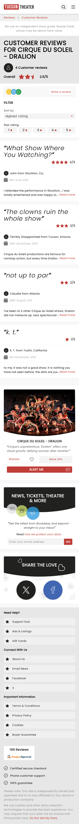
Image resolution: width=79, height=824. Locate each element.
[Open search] (63, 7)
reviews (9, 17)
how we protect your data (43, 534)
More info (55, 459)
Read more (67, 195)
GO (68, 542)
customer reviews (35, 17)
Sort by (9, 110)
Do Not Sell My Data (43, 818)
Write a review (61, 92)
